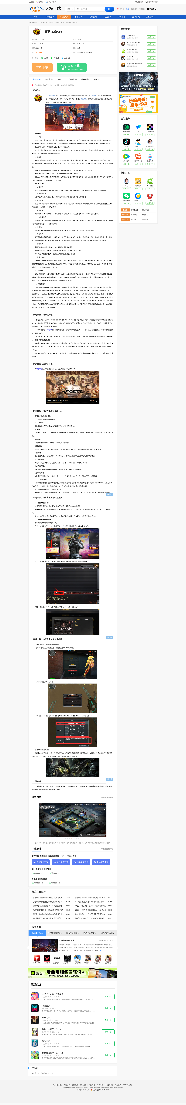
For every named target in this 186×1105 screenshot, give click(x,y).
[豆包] (126, 181)
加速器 (125, 210)
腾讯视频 (126, 161)
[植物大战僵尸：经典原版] (35, 1055)
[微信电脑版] (126, 196)
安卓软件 (78, 17)
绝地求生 (78, 963)
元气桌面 (138, 186)
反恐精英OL (57, 963)
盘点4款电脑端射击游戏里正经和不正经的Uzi (90, 914)
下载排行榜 (109, 1085)
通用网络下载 (55, 873)
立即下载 (42, 67)
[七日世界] (35, 1008)
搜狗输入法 (138, 161)
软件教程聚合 (127, 1085)
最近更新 (140, 2)
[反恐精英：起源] (67, 958)
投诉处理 (83, 1085)
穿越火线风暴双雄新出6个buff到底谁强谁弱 (47, 906)
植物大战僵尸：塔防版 (51, 1029)
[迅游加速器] (126, 127)
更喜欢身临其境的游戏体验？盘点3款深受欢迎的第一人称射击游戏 (48, 914)
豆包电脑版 (150, 146)
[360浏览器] (150, 181)
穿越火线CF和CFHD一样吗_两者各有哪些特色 (48, 910)
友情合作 (67, 1085)
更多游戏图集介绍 (107, 797)
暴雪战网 (145, 219)
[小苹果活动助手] (123, 51)
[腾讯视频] (126, 156)
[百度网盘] (150, 156)
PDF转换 (150, 17)
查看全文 (109, 494)
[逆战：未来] (37, 958)
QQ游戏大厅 (138, 146)
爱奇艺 (122, 9)
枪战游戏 (84, 99)
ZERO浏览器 (150, 131)
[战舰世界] (35, 1043)
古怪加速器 (145, 210)
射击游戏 (64, 85)
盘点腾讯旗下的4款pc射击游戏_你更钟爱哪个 (48, 918)
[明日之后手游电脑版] (123, 44)
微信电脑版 (126, 200)
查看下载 (108, 996)
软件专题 (136, 17)
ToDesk (138, 131)
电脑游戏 (64, 17)
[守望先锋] (123, 58)
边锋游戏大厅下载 (47, 1073)
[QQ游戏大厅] (138, 142)
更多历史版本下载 (107, 849)
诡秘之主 (46, 1018)
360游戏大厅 (138, 200)
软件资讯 (121, 17)
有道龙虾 (142, 9)
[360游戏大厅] (138, 196)
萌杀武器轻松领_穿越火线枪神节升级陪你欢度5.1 (90, 902)
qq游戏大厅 (35, 1073)
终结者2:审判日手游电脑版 (88, 963)
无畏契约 (47, 963)
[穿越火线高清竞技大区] (123, 65)
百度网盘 (150, 161)
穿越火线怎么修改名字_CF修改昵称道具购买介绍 (90, 918)
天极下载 (53, 8)
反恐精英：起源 (68, 963)
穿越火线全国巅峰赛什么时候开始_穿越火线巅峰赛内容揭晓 (48, 898)
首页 (36, 17)
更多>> (102, 950)
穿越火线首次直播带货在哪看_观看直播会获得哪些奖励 (48, 902)
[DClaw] (150, 196)
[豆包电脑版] (150, 142)
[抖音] (126, 142)
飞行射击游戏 (59, 22)
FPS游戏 (49, 330)
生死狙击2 (145, 215)
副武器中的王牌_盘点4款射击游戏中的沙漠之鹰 (90, 910)
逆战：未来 (37, 963)
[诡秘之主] (35, 1020)
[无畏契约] (47, 958)
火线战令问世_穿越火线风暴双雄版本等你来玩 (90, 906)
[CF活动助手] (123, 37)
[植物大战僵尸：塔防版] (35, 1032)
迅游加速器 (126, 131)
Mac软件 (107, 17)
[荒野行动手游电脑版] (98, 958)
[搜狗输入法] (138, 156)
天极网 (31, 2)
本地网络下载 (38, 873)
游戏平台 (125, 219)
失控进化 (134, 9)
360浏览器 (150, 186)
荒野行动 (108, 963)
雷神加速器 (134, 210)
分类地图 (100, 1085)
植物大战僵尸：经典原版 (52, 1053)
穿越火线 (46, 85)
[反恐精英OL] (57, 958)
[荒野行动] (108, 958)
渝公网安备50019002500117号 (101, 1090)
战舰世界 (46, 1041)
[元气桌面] (138, 181)
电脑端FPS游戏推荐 (66, 940)
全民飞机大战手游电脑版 (52, 994)
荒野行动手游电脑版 (98, 963)
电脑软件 (50, 17)
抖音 (126, 146)
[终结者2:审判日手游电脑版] (88, 958)
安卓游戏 (93, 17)
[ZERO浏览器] (150, 127)
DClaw (150, 200)
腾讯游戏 (71, 85)
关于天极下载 (57, 1085)
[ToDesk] (138, 127)
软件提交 (75, 1085)
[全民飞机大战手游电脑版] (35, 996)
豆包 (127, 9)
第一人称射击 (54, 85)
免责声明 (92, 1085)
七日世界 (46, 1006)
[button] (117, 947)
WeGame (133, 219)
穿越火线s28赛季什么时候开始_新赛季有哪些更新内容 (90, 898)
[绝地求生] (78, 958)
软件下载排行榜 (152, 2)
